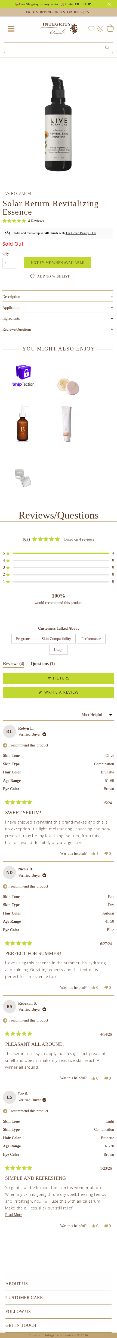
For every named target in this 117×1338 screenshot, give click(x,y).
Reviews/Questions (16, 329)
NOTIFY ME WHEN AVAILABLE (57, 263)
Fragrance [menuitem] (23, 639)
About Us (16, 1283)
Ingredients (57, 318)
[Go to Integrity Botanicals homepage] (58, 28)
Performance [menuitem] (91, 639)
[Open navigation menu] (11, 28)
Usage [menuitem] (58, 650)
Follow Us (18, 1311)
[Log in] (99, 28)
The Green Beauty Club (81, 233)
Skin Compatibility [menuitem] (56, 639)
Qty (5, 253)
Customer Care (24, 1297)
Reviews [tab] (13, 664)
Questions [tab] (43, 664)
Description (57, 297)
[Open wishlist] (91, 28)
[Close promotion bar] (110, 3)
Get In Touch (20, 1325)
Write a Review (71, 693)
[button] (23, 221)
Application (57, 308)
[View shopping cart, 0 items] (110, 28)
